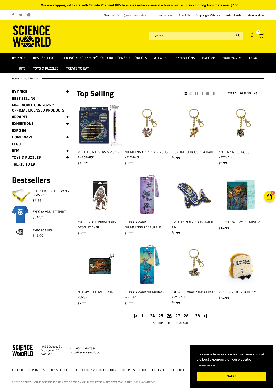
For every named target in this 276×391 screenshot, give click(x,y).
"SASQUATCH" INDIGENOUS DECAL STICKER (97, 225)
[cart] (261, 36)
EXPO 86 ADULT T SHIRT (49, 211)
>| (205, 315)
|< (135, 315)
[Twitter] (20, 15)
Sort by (232, 93)
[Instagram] (29, 15)
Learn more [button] (206, 365)
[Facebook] (13, 15)
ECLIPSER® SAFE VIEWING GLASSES (51, 193)
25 (160, 315)
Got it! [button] (231, 376)
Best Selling (24, 98)
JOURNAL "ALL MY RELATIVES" (239, 222)
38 (197, 315)
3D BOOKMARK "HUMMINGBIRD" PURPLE (143, 225)
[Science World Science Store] (32, 35)
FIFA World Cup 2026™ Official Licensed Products (38, 107)
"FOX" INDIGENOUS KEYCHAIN (192, 152)
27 (177, 315)
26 (169, 315)
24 (152, 315)
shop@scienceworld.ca (132, 15)
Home (16, 78)
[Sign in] (252, 36)
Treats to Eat (24, 164)
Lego (16, 143)
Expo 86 (19, 130)
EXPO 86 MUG (42, 230)
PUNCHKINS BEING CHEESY (237, 292)
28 (186, 315)
